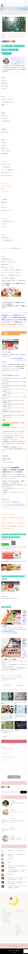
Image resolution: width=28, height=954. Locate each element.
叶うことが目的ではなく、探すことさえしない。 (17, 821)
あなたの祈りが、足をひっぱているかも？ (17, 804)
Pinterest (16, 950)
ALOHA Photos (18, 931)
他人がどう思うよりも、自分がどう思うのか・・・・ (7, 731)
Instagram (14, 950)
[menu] (26, 2)
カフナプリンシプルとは (7, 912)
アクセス (17, 935)
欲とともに (12, 829)
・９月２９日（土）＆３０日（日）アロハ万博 (11, 627)
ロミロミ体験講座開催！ (24, 640)
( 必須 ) (4, 753)
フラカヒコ (18, 927)
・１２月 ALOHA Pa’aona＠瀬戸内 (9, 632)
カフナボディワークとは (7, 914)
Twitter (9, 950)
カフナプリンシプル (12, 677)
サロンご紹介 (10, 858)
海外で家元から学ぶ (20, 910)
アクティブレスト (6, 677)
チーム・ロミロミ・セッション (16, 811)
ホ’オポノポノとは (6, 916)
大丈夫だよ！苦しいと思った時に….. (20, 703)
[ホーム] (1, 11)
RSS (18, 950)
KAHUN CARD (10, 874)
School (4, 910)
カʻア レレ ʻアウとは (6, 920)
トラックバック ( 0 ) (14, 744)
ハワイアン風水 (16, 474)
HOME (9, 862)
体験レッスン (9, 678)
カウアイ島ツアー (19, 929)
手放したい (14, 678)
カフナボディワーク (20, 677)
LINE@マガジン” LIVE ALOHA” (10, 67)
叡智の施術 (17, 730)
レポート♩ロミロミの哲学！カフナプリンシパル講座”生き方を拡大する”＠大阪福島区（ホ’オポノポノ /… (7, 717)
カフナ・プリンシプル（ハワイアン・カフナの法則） (12, 675)
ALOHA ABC (18, 933)
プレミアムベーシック (6, 922)
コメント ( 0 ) (14, 741)
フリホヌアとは (5, 918)
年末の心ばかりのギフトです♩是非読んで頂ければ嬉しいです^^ (20, 716)
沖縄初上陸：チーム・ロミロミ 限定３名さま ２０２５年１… (17, 839)
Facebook (12, 950)
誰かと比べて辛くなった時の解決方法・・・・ (7, 703)
